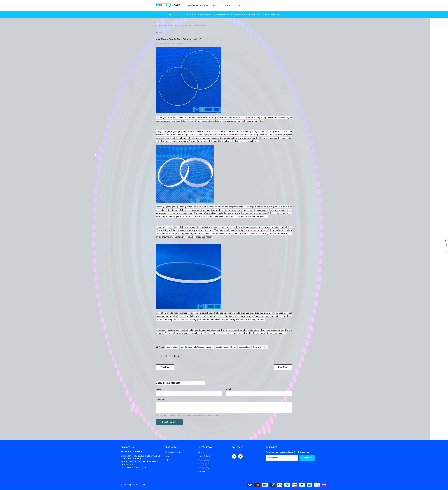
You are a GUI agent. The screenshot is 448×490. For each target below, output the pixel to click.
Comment (160, 399)
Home (157, 25)
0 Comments (177, 43)
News (164, 25)
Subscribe (307, 458)
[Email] (179, 356)
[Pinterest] (166, 356)
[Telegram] (174, 356)
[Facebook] (157, 356)
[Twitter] (161, 356)
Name (158, 389)
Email (228, 389)
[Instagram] (240, 456)
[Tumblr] (170, 356)
